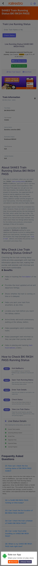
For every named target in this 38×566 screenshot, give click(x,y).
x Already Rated (25, 562)
